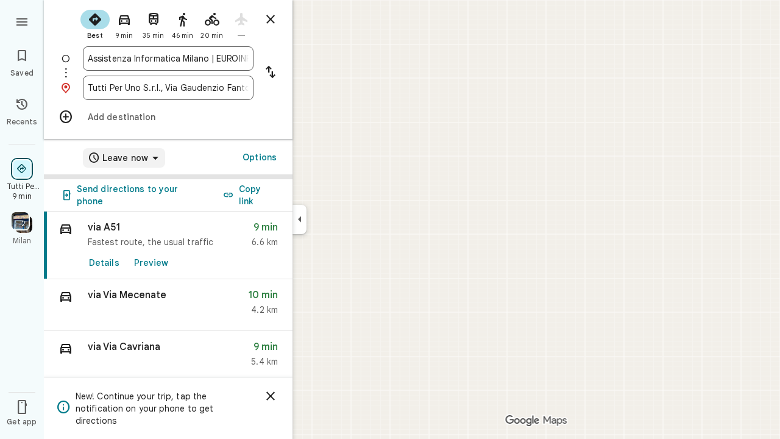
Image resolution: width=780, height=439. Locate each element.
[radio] (95, 23)
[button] (168, 305)
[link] (168, 245)
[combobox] (168, 58)
